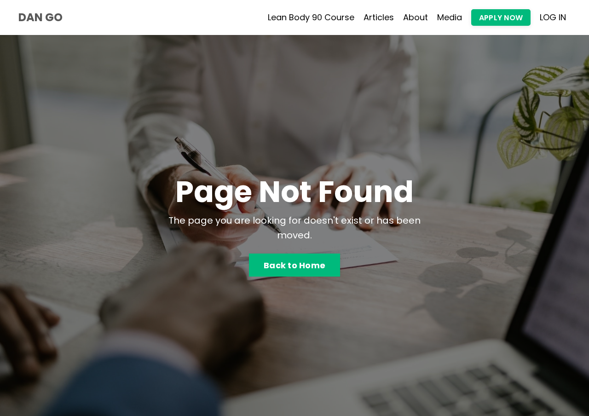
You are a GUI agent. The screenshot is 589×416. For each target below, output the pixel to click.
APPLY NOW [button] (501, 17)
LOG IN (553, 17)
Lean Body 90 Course (311, 17)
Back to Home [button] (294, 265)
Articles (379, 17)
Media (449, 17)
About (415, 17)
